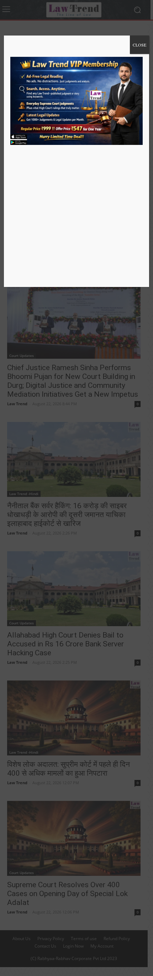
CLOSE (139, 45)
